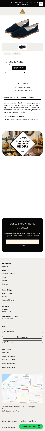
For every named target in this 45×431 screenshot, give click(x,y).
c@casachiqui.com (8, 356)
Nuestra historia (8, 300)
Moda (7, 54)
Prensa (4, 296)
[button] (41, 4)
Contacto (5, 353)
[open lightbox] (22, 47)
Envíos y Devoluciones (9, 421)
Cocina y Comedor (8, 273)
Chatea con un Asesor (29, 426)
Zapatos (16, 54)
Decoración (6, 270)
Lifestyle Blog (7, 293)
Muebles (5, 267)
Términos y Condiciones (27, 421)
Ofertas (5, 284)
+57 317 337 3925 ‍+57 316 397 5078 (8, 365)
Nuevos (5, 280)
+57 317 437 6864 (8, 360)
